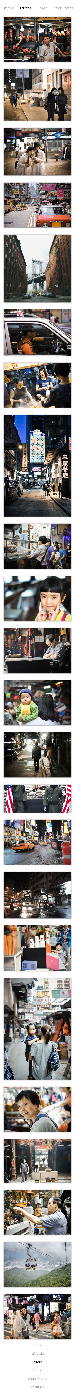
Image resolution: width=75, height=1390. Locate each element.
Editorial (26, 8)
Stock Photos (63, 8)
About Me (38, 1387)
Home (37, 1345)
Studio (43, 8)
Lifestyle (8, 8)
